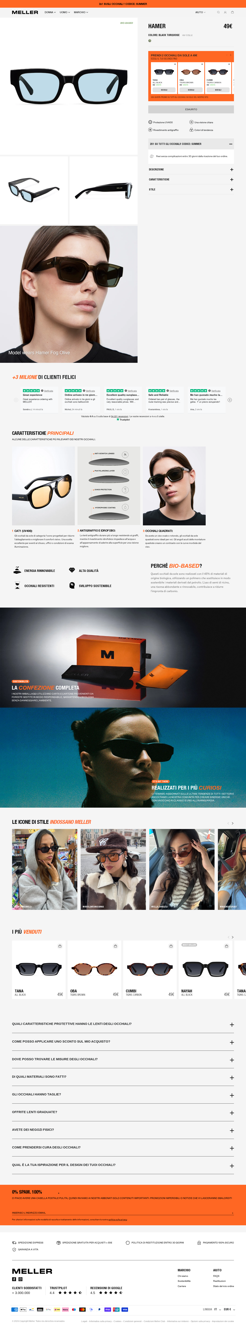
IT (215, 1309)
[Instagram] (20, 1279)
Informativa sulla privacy (100, 1321)
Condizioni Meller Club (154, 1321)
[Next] (232, 823)
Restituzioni (219, 1281)
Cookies (117, 1321)
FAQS (216, 1276)
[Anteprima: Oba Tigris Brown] (202, 65)
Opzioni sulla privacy (200, 1321)
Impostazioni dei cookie (223, 1321)
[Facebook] (14, 1279)
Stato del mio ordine (223, 1286)
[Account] (224, 12)
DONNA (49, 12)
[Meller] (25, 12)
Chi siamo (183, 1276)
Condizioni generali (132, 1321)
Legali (84, 1321)
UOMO (63, 12)
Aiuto (199, 12)
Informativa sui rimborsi (178, 1321)
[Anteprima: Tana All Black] (175, 65)
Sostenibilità (184, 1281)
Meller (32, 1321)
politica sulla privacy (118, 1219)
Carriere (182, 1286)
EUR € (227, 1309)
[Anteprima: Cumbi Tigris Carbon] (229, 65)
